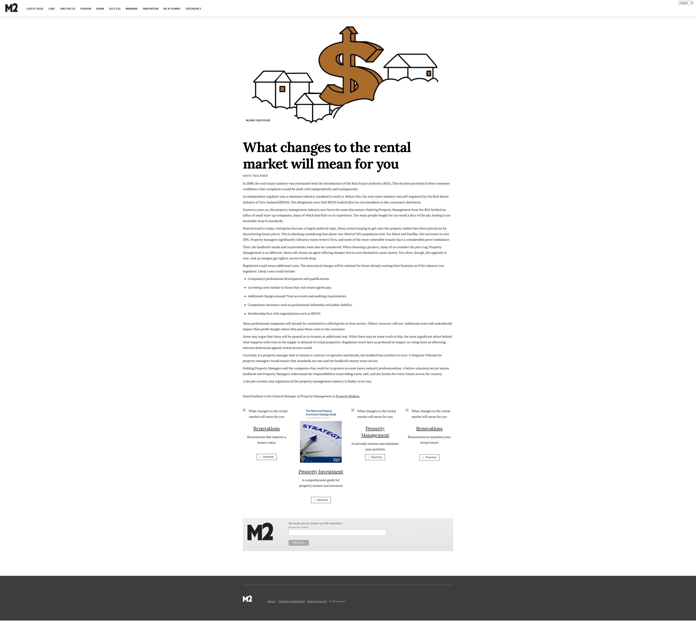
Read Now (268, 457)
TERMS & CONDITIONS (291, 601)
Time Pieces (67, 8)
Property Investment (321, 471)
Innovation (151, 8)
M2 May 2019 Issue (258, 120)
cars (51, 8)
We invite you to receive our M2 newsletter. (316, 523)
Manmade (132, 8)
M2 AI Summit (172, 8)
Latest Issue (35, 8)
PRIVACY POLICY (317, 601)
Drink (100, 8)
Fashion (85, 8)
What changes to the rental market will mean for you (327, 155)
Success (115, 8)
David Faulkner (255, 175)
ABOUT (271, 601)
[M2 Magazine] (15, 10)
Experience (193, 8)
